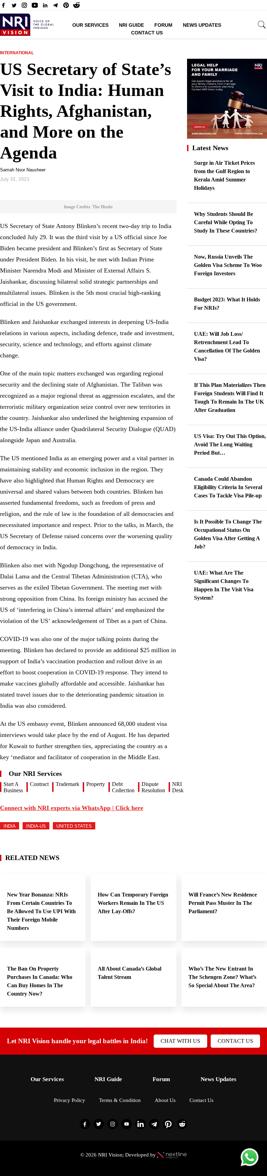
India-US (36, 826)
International (17, 52)
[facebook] (3, 7)
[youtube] (34, 7)
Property (95, 784)
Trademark (67, 784)
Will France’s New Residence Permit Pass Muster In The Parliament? (222, 903)
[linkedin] (45, 7)
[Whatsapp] (249, 1166)
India (9, 826)
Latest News (210, 148)
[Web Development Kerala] (172, 1155)
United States (74, 826)
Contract (39, 784)
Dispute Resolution (153, 787)
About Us (165, 1100)
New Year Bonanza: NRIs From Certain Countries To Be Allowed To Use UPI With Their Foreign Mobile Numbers (41, 911)
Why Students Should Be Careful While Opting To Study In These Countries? (225, 222)
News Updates (202, 25)
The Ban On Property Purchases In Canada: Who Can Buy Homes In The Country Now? (39, 981)
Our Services (90, 25)
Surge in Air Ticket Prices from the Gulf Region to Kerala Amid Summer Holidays (224, 175)
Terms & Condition (120, 1100)
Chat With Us (180, 1041)
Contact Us (147, 32)
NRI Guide (131, 25)
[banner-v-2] (227, 135)
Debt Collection (123, 787)
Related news (32, 857)
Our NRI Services (35, 773)
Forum (163, 25)
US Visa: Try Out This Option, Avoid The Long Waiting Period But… (230, 444)
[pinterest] (66, 7)
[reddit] (76, 7)
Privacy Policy (69, 1100)
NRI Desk (178, 787)
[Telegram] (55, 7)
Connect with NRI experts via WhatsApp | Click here (71, 807)
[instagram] (24, 7)
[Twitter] (13, 7)
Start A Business (13, 787)
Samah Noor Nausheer (23, 169)
